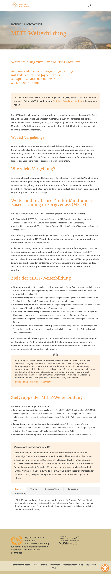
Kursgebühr (73, 489)
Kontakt (43, 564)
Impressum (91, 564)
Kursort (18, 489)
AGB (54, 567)
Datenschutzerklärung (73, 564)
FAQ (35, 564)
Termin (33, 489)
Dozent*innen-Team (21, 564)
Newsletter (55, 564)
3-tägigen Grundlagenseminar (67, 101)
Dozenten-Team (52, 489)
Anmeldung (20, 493)
